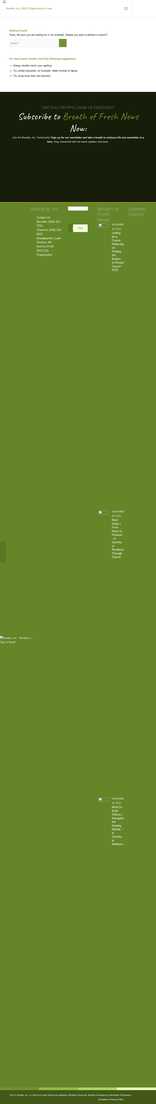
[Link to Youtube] (144, 8)
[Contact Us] (34, 217)
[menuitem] (126, 8)
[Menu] (126, 8)
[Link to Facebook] (139, 8)
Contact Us (44, 217)
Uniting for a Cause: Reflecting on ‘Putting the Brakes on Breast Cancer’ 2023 (118, 251)
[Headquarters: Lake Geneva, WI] (34, 238)
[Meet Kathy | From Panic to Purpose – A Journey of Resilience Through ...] (3, 552)
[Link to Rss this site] (150, 8)
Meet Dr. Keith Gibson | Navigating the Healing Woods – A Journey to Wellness (118, 825)
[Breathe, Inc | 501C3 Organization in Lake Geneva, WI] (28, 8)
